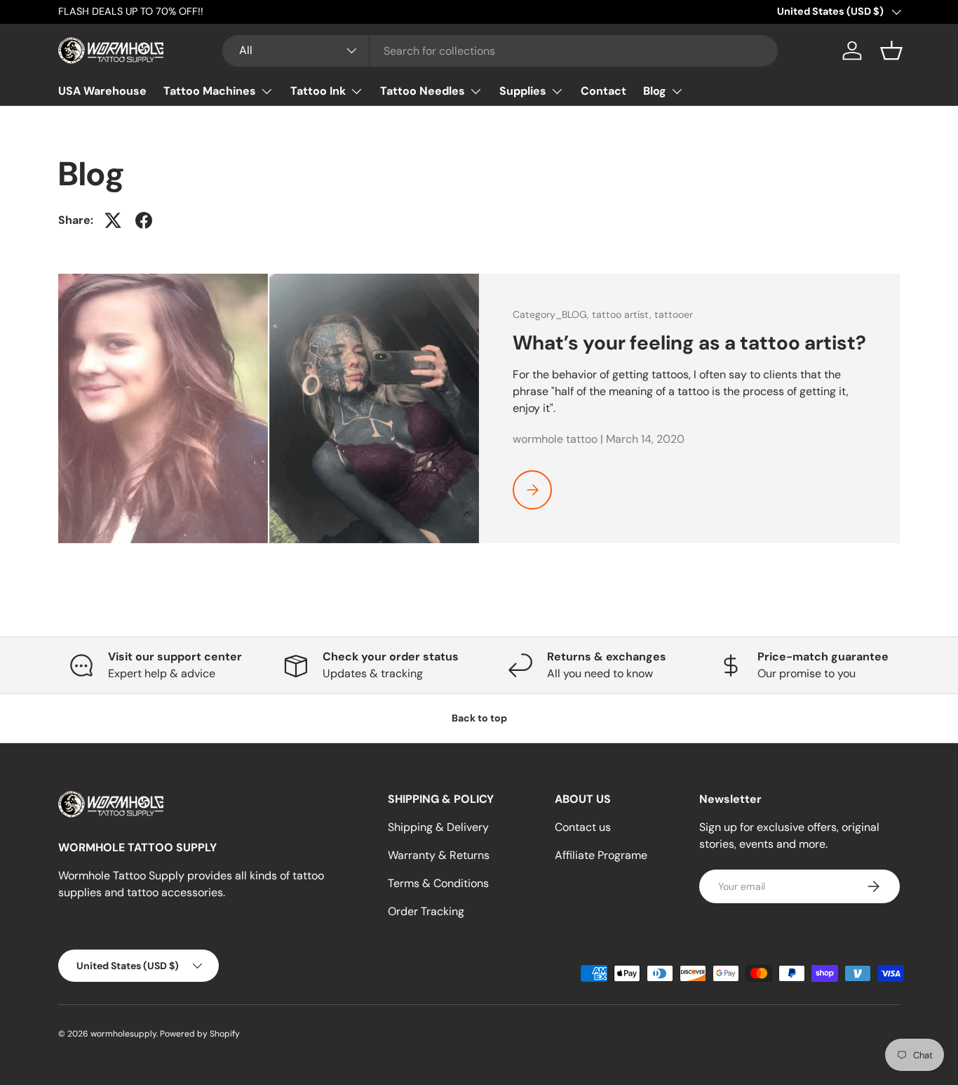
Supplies (522, 91)
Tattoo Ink (318, 91)
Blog (654, 91)
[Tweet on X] (112, 220)
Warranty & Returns (439, 855)
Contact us (583, 827)
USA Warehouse (102, 91)
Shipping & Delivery (438, 827)
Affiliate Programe (601, 855)
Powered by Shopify (200, 1033)
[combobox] (500, 51)
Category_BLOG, (552, 314)
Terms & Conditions (438, 883)
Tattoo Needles (422, 91)
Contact (603, 91)
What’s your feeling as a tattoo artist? (689, 343)
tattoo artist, (623, 314)
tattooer (673, 314)
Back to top (479, 718)
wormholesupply (123, 1033)
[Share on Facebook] (143, 220)
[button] (891, 50)
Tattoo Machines (209, 91)
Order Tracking (426, 911)
